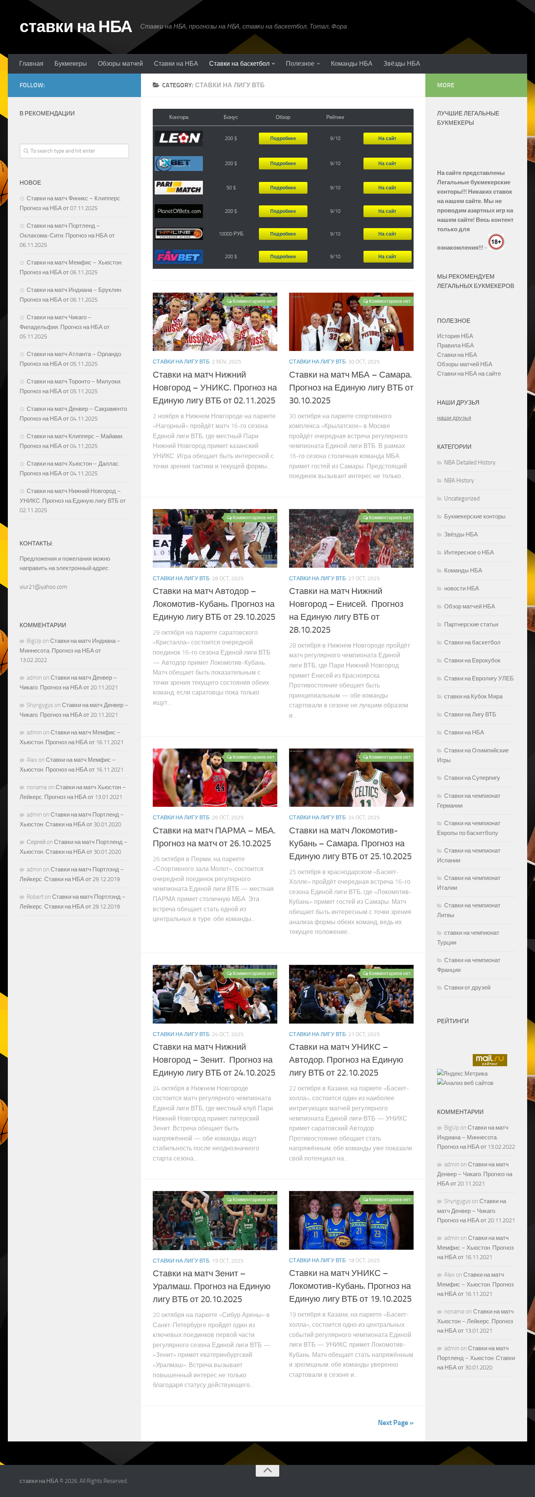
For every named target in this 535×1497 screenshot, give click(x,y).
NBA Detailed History (469, 462)
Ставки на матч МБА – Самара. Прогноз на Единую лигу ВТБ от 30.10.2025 (351, 388)
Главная (31, 63)
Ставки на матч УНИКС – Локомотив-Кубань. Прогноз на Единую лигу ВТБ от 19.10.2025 (350, 1286)
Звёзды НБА (401, 63)
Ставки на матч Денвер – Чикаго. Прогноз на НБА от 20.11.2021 (474, 1174)
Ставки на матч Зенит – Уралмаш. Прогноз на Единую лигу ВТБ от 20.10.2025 (212, 1286)
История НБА (455, 336)
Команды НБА (351, 63)
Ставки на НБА (176, 63)
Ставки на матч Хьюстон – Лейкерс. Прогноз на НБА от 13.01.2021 (475, 1321)
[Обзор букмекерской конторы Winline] (179, 234)
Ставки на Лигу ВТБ (181, 361)
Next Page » (396, 1422)
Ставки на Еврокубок (472, 660)
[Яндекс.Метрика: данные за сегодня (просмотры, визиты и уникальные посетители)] (462, 1073)
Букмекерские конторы (475, 516)
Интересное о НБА (469, 552)
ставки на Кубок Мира (473, 696)
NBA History (459, 480)
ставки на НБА (76, 26)
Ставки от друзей (467, 987)
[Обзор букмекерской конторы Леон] (179, 138)
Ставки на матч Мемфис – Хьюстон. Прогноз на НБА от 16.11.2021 (475, 1247)
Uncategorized (462, 498)
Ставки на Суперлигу (472, 777)
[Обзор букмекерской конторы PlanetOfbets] (179, 211)
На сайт (387, 138)
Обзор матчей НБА (469, 606)
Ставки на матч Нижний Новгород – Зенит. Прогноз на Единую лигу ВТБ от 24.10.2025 (214, 1060)
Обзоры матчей (120, 63)
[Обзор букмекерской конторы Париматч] (179, 188)
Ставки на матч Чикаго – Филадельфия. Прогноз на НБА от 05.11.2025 (65, 327)
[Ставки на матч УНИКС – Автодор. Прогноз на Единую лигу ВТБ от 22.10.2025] (351, 994)
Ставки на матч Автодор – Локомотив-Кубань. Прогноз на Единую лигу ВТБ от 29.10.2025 (214, 604)
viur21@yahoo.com (43, 586)
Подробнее (283, 138)
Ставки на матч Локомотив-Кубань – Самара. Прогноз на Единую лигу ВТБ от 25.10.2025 (350, 844)
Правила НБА (455, 345)
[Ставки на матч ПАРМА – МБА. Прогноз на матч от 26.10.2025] (215, 777)
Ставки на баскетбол (239, 63)
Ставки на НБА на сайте (469, 373)
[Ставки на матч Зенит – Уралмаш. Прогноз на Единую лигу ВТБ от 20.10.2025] (215, 1220)
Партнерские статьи (471, 624)
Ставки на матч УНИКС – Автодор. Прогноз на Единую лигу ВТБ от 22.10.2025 (346, 1060)
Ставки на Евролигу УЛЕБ (479, 678)
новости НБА (461, 588)
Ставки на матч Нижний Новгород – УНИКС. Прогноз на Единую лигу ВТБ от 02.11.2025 (215, 388)
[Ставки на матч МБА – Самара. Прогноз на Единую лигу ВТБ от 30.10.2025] (351, 322)
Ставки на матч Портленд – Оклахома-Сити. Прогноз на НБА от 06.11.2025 (67, 235)
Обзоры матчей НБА (464, 364)
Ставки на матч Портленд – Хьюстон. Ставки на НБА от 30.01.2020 (476, 1358)
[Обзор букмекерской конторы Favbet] (179, 257)
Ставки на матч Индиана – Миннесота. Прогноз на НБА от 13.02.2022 (70, 650)
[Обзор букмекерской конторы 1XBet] (179, 164)
